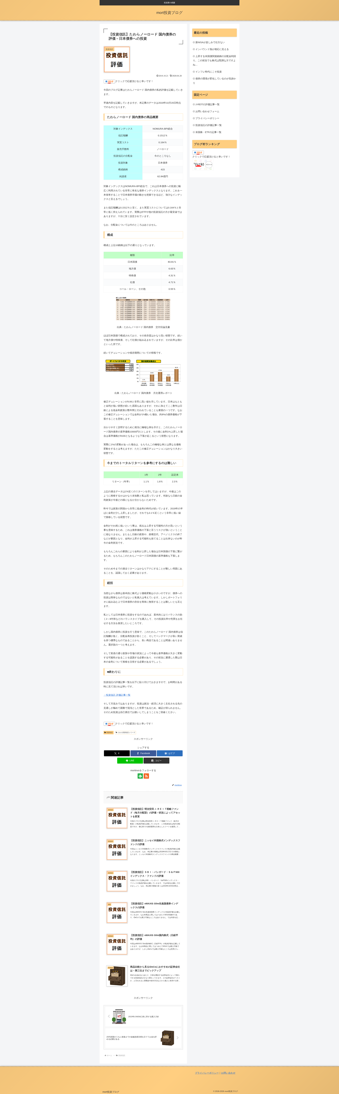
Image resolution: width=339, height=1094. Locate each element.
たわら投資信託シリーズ (126, 732)
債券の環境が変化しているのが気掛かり (214, 80)
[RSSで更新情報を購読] (146, 776)
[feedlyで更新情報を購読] (140, 776)
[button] (156, 761)
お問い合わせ (228, 1073)
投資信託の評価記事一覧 (208, 125)
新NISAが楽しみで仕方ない (210, 42)
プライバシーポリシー (207, 118)
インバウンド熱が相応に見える (212, 49)
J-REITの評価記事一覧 (207, 104)
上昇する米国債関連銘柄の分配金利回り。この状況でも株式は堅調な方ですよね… (214, 60)
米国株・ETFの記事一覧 (208, 132)
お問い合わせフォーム (207, 111)
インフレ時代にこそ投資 (208, 71)
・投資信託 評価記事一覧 (117, 695)
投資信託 (109, 732)
